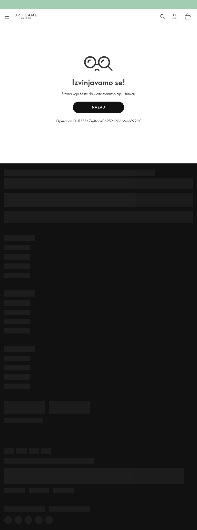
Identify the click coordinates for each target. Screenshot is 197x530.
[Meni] (7, 17)
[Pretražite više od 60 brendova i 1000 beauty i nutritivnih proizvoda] (162, 16)
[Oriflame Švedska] (25, 16)
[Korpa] (187, 16)
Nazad (98, 107)
